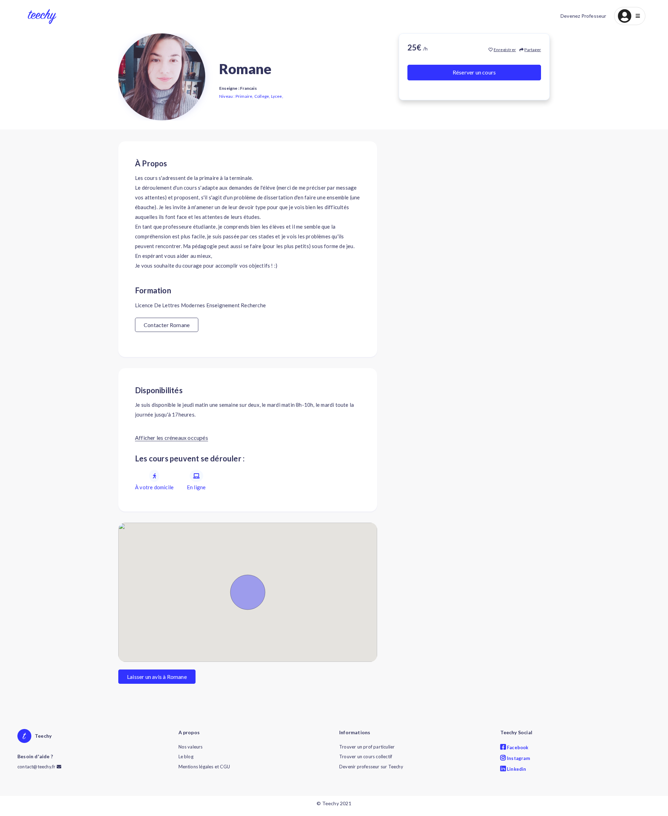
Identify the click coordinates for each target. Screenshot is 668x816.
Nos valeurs (190, 747)
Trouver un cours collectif (365, 756)
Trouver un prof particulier (367, 747)
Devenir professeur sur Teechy (371, 766)
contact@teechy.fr (37, 766)
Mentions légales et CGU (204, 766)
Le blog (185, 756)
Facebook (517, 747)
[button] (629, 16)
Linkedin (516, 769)
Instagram (518, 758)
